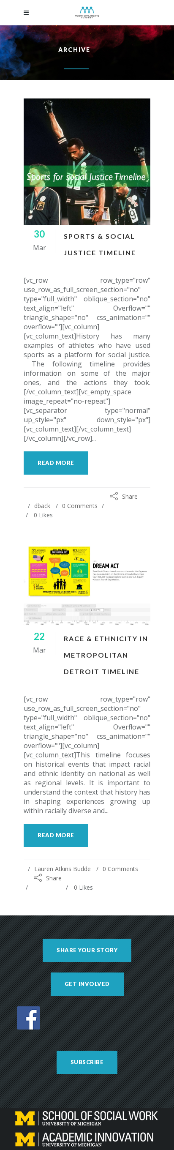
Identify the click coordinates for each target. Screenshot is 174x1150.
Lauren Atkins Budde (62, 869)
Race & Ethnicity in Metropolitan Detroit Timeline (106, 654)
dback (42, 506)
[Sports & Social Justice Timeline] (87, 161)
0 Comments (80, 506)
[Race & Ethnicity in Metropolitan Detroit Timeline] (87, 585)
